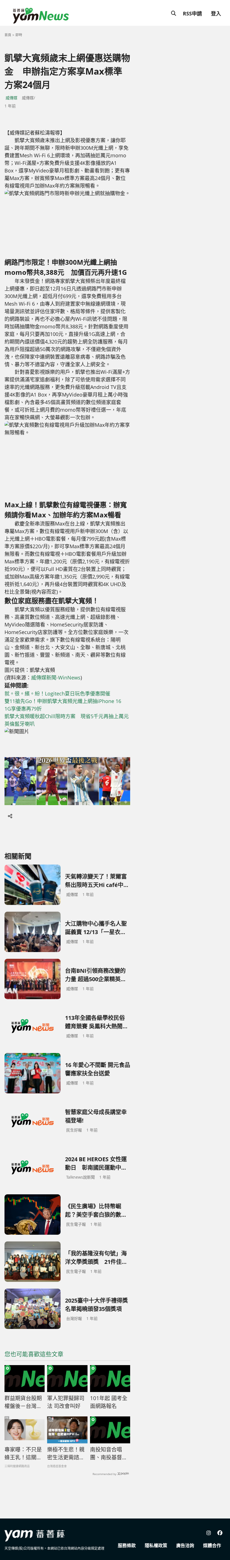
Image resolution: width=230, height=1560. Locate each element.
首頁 (7, 35)
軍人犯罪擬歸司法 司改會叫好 (65, 1402)
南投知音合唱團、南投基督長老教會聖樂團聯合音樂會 (108, 1454)
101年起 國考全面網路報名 (108, 1402)
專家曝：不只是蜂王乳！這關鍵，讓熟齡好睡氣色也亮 (23, 1454)
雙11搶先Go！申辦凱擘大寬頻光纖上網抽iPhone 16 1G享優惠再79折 (65, 705)
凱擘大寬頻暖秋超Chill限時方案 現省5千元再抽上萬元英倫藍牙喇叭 (66, 720)
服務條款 (127, 1545)
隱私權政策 (156, 1545)
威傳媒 (11, 97)
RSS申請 (192, 13)
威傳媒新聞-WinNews (56, 677)
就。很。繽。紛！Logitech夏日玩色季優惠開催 (57, 693)
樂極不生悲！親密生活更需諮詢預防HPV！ (65, 1454)
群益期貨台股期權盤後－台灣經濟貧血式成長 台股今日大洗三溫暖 (23, 1402)
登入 (216, 13)
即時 (18, 35)
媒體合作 (212, 1545)
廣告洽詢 (185, 1545)
